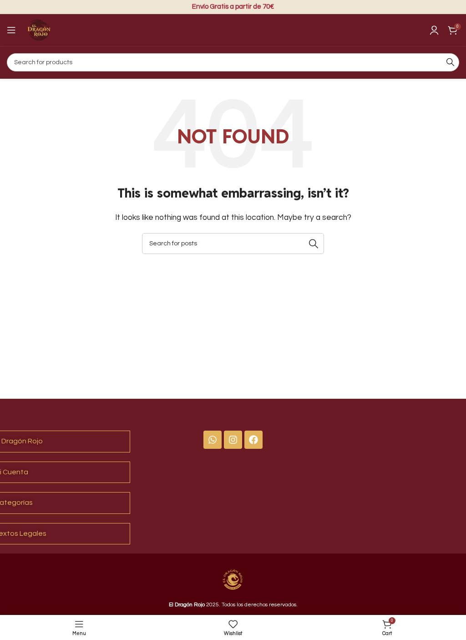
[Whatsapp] (212, 440)
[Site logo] (38, 29)
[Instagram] (233, 440)
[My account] (434, 30)
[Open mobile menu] (11, 30)
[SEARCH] (450, 62)
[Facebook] (253, 440)
